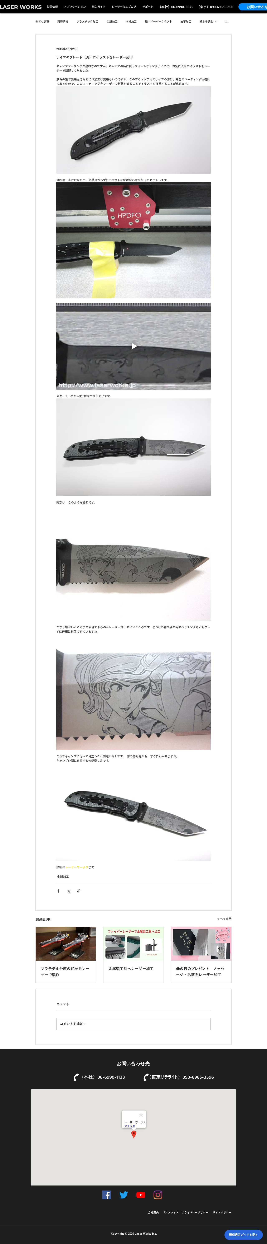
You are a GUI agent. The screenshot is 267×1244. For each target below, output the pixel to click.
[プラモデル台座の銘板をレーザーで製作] (66, 944)
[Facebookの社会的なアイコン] (106, 1195)
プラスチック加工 (87, 21)
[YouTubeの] (140, 1195)
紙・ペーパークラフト (158, 21)
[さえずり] (123, 1195)
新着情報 (62, 21)
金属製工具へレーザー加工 (131, 969)
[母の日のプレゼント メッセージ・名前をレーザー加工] (201, 944)
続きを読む (206, 21)
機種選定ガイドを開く (243, 1234)
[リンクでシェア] (79, 891)
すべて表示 (224, 919)
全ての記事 (42, 21)
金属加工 (112, 21)
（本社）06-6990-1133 (102, 1077)
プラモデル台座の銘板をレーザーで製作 (65, 972)
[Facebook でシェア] (58, 891)
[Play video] (133, 346)
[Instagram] (158, 1195)
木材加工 (131, 21)
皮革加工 (185, 21)
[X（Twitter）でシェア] (69, 891)
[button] (226, 21)
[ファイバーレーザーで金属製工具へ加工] (133, 944)
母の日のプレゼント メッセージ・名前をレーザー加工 (200, 972)
